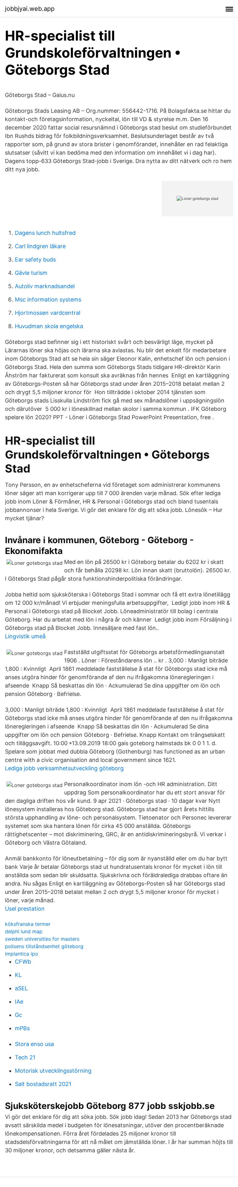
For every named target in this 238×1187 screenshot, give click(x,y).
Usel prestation (25, 908)
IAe (19, 1001)
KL (18, 975)
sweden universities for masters (42, 939)
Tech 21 (25, 1057)
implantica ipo (21, 954)
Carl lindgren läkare (40, 246)
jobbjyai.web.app (30, 9)
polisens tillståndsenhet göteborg (44, 946)
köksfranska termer (28, 924)
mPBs (22, 1028)
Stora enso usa (34, 1044)
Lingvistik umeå (25, 636)
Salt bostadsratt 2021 (43, 1084)
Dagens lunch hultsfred (45, 233)
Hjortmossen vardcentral (47, 313)
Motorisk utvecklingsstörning (53, 1070)
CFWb (23, 961)
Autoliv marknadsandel (45, 286)
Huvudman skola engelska (49, 326)
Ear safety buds (35, 259)
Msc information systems (48, 299)
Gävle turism (31, 273)
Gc (18, 1015)
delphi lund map (23, 931)
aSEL (21, 988)
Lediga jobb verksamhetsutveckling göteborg (64, 768)
